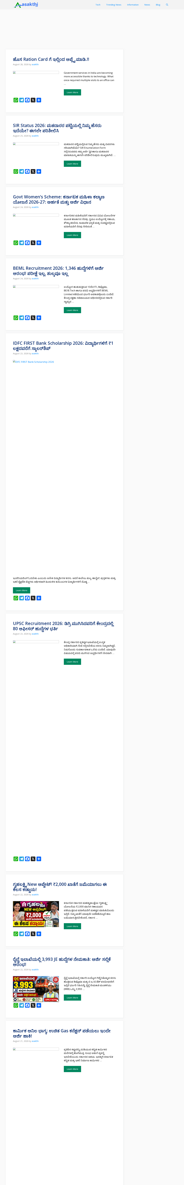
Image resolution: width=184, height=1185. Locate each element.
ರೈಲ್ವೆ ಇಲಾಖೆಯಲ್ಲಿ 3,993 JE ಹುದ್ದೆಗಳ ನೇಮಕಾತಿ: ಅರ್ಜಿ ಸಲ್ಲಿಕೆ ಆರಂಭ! (62, 961)
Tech (97, 4)
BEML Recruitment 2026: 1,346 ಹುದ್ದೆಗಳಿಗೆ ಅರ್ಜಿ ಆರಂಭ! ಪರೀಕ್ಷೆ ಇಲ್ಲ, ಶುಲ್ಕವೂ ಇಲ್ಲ (58, 270)
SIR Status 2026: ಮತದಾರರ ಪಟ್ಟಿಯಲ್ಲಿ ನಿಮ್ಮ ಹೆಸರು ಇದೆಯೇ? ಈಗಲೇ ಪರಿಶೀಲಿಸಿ (57, 128)
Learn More (72, 92)
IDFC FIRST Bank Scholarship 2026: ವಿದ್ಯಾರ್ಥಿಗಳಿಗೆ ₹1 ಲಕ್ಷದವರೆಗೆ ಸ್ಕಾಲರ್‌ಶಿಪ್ (63, 345)
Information (133, 4)
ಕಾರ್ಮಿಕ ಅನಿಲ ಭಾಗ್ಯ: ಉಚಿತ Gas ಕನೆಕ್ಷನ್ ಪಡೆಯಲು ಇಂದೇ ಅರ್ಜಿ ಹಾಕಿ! (62, 1033)
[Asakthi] (26, 4)
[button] (167, 4)
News (147, 4)
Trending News (113, 4)
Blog (158, 4)
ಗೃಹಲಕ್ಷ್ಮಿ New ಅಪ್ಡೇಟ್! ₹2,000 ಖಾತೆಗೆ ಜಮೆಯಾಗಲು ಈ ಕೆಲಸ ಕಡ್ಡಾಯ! (60, 886)
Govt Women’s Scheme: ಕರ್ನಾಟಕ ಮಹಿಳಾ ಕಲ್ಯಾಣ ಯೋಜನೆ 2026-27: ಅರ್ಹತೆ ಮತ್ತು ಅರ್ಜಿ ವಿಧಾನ (59, 199)
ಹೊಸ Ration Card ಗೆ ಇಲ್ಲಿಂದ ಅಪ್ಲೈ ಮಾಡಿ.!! (51, 59)
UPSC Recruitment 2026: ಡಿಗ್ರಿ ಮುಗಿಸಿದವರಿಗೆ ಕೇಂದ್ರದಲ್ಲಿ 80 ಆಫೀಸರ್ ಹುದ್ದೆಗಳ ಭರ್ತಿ (63, 626)
